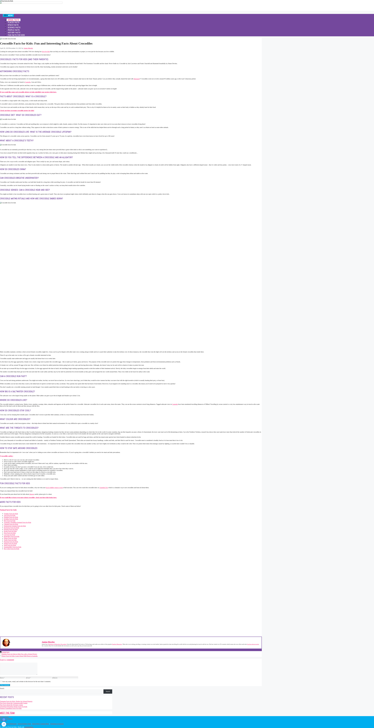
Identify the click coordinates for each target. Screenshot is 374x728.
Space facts (13, 25)
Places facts (13, 22)
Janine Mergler (48, 642)
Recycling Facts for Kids (11, 549)
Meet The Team (7, 712)
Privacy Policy (4, 717)
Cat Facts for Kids (9, 535)
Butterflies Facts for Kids (11, 536)
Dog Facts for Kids (10, 533)
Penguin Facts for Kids (11, 542)
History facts (14, 32)
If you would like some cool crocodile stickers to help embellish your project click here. (28, 92)
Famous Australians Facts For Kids (11, 708)
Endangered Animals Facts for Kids (15, 526)
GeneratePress (28, 727)
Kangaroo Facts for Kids (11, 528)
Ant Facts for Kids (9, 515)
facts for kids (46, 51)
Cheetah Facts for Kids (11, 524)
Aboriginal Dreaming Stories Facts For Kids (13, 706)
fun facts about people (253, 644)
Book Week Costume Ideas (40, 724)
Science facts (14, 27)
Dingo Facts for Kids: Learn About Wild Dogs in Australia (19, 656)
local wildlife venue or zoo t (54, 487)
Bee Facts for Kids (9, 521)
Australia (28, 82)
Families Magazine (117, 644)
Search (2, 688)
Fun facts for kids (16, 35)
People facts (14, 30)
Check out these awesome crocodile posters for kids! (17, 110)
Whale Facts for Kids (10, 543)
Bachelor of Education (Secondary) (57, 644)
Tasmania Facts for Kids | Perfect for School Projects (16, 701)
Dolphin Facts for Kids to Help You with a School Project (19, 654)
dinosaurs (137, 79)
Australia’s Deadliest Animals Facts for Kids (17, 522)
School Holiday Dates (24, 724)
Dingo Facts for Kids (10, 538)
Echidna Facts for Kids (11, 519)
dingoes (31, 494)
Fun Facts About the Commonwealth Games (13, 703)
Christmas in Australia (57, 724)
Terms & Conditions (6, 719)
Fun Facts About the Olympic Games (11, 705)
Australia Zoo (103, 487)
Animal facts (13, 20)
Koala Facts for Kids (10, 531)
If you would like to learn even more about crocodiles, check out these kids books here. (28, 497)
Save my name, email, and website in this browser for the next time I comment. (26, 681)
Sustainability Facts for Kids (12, 547)
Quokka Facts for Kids (11, 514)
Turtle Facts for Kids (10, 540)
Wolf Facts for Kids (10, 545)
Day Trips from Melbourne (8, 724)
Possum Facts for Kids (11, 529)
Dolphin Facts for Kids (11, 517)
